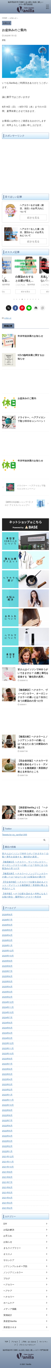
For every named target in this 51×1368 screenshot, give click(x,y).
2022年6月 (7, 1125)
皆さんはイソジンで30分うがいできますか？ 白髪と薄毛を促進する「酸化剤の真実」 (33, 673)
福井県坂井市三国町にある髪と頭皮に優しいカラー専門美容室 (25, 1350)
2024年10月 (8, 1012)
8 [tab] (33, 299)
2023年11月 (8, 1048)
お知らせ (7, 318)
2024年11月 (8, 1007)
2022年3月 (7, 1141)
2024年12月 (8, 1002)
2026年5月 (7, 930)
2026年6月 (7, 924)
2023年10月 (8, 1053)
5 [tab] (25, 299)
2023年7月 (7, 1063)
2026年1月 (7, 945)
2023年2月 (7, 1089)
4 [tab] (22, 299)
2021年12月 (8, 1156)
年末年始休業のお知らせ (30, 335)
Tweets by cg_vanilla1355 (14, 834)
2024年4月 (7, 1032)
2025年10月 (8, 955)
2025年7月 (7, 971)
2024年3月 (7, 1038)
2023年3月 (7, 1084)
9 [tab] (35, 299)
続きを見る (25, 291)
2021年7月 (7, 1182)
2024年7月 (7, 1017)
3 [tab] (19, 299)
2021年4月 (7, 1197)
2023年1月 (7, 1094)
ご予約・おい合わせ (28, 1341)
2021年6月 (7, 1187)
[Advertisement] (25, 165)
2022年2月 (7, 1146)
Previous (4, 278)
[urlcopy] (42, 308)
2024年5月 (7, 1027)
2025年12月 (8, 950)
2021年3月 (7, 1202)
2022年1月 (7, 1151)
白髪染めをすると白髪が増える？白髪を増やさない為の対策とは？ (24, 278)
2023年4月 (7, 1079)
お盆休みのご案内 (27, 398)
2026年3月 (7, 940)
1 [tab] (14, 299)
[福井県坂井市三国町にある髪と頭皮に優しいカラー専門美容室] (25, 10)
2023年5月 (7, 1074)
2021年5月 (7, 1192)
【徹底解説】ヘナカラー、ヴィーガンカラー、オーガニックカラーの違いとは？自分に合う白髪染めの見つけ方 (25, 865)
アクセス (14, 1341)
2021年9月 (7, 1171)
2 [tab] (16, 299)
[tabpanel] (25, 277)
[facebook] (15, 308)
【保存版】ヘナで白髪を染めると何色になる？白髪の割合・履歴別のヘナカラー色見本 (25, 895)
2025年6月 (7, 976)
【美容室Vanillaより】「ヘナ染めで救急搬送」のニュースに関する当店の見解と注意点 (33, 811)
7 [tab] (30, 299)
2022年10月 (8, 1105)
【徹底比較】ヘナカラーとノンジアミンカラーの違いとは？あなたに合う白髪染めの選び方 (25, 875)
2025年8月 (7, 966)
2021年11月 (8, 1161)
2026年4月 (7, 935)
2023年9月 (7, 1058)
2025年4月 (7, 986)
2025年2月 (7, 996)
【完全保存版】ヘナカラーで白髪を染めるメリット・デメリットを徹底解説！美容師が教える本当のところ (25, 885)
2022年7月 (7, 1120)
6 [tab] (27, 299)
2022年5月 (7, 1130)
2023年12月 (8, 1043)
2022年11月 (8, 1099)
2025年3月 (7, 991)
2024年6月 (7, 1022)
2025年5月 (7, 981)
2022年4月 (7, 1135)
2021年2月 (7, 1207)
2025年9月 (7, 960)
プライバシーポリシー (27, 1344)
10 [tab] (38, 299)
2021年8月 (7, 1177)
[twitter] (8, 308)
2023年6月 (7, 1069)
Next (46, 278)
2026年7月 (7, 919)
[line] (29, 308)
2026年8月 (7, 914)
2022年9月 (7, 1110)
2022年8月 (7, 1115)
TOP (6, 1341)
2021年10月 (8, 1166)
